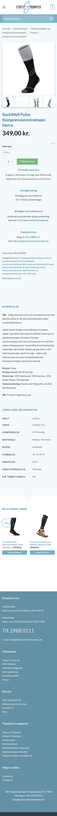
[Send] (51, 19)
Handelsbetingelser (12, 667)
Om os (5, 679)
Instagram (7, 779)
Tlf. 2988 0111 (18, 631)
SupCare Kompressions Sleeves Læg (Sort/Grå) (40, 543)
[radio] (6, 152)
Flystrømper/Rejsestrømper (32, 258)
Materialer (35, 267)
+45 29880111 (32, 237)
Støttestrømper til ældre (15, 751)
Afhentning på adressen (14, 703)
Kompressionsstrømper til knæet (40, 264)
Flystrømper (8, 740)
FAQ (4, 711)
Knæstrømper (29, 261)
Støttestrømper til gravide (15, 747)
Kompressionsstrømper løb (13, 264)
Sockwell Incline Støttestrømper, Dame (12, 543)
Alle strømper (20, 28)
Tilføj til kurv (27, 161)
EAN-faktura (9, 663)
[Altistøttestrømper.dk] (28, 7)
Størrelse (7, 147)
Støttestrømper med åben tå (17, 755)
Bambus (15, 258)
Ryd (53, 143)
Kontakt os (8, 707)
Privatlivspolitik (10, 675)
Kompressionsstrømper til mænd (16, 267)
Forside (6, 28)
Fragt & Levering (11, 660)
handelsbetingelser (38, 220)
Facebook (7, 776)
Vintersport (31, 273)
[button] (4, 7)
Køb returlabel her (11, 699)
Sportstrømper (10, 743)
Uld (24, 273)
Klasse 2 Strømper (11, 736)
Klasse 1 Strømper (11, 732)
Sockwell (17, 278)
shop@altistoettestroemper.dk (33, 240)
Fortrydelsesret (10, 671)
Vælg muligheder (15, 552)
